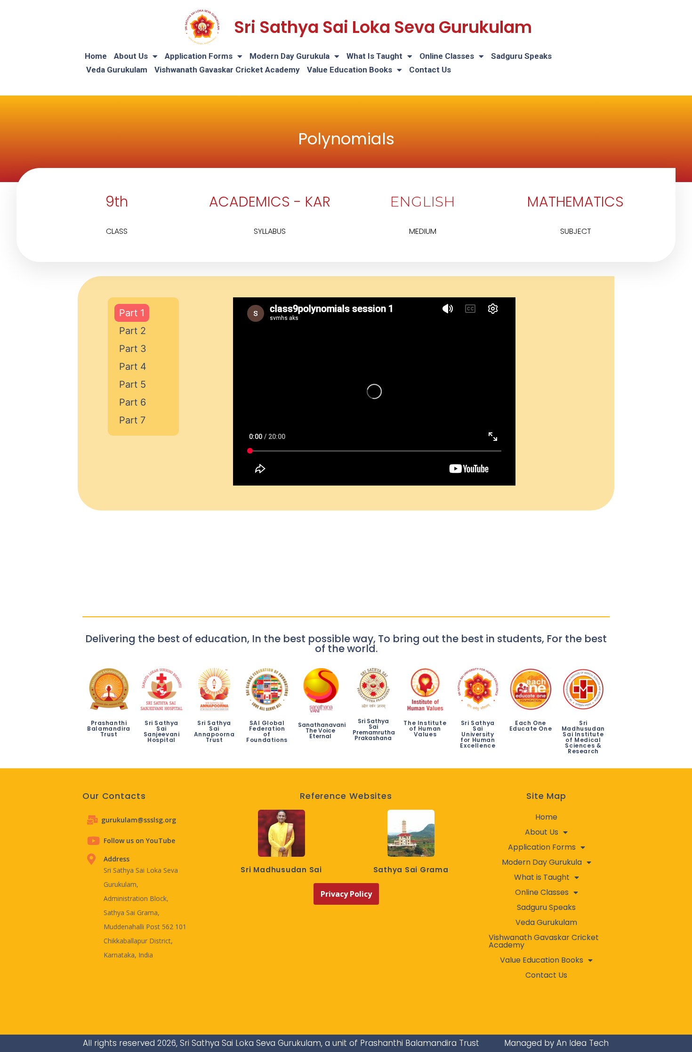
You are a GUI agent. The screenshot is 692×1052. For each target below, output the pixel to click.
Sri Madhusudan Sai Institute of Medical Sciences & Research (583, 737)
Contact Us (430, 69)
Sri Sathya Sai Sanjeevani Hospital (162, 731)
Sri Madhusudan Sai (281, 870)
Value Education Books (349, 69)
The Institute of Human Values (424, 728)
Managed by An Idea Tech (556, 1043)
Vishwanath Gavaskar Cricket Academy (227, 69)
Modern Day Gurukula (289, 56)
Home (96, 56)
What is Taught (374, 56)
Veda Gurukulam (116, 69)
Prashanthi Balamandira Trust (108, 728)
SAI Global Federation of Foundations (267, 731)
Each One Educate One (530, 726)
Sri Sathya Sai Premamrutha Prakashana (374, 729)
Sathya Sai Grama (411, 870)
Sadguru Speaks (521, 56)
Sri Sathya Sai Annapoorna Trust (214, 731)
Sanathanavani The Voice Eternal (322, 730)
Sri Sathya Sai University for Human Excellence (477, 734)
